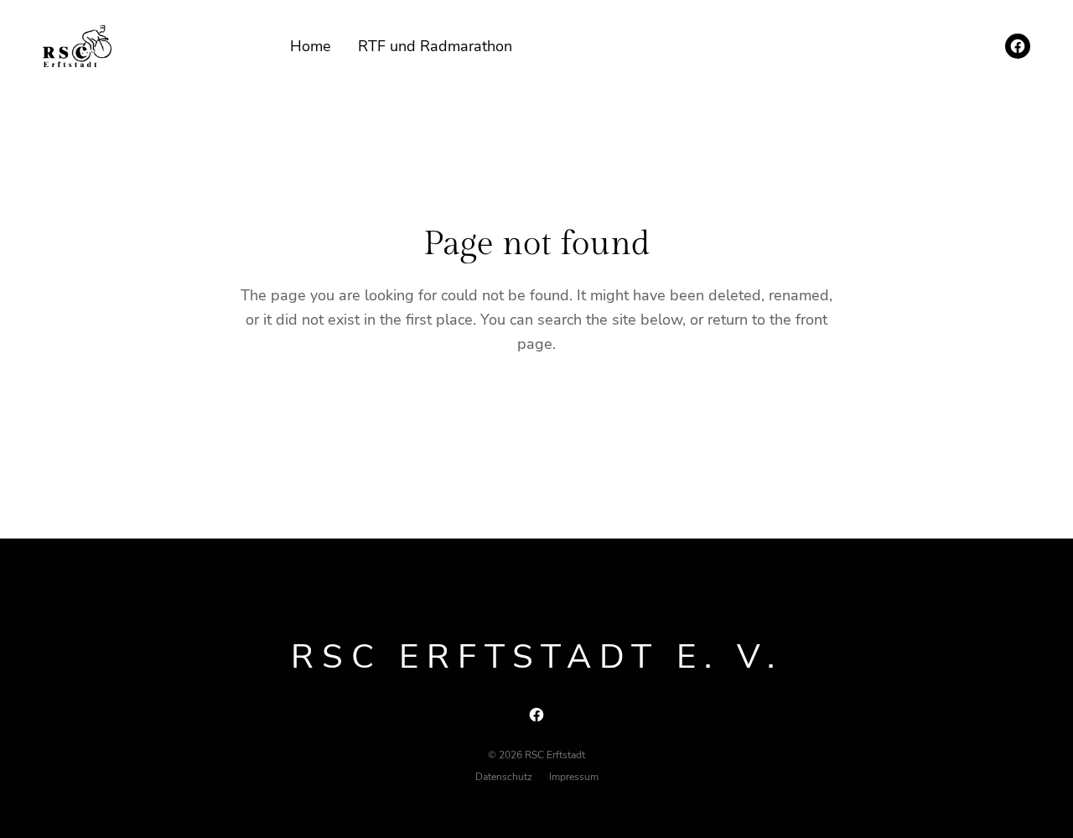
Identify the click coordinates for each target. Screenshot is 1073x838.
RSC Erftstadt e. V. (537, 656)
